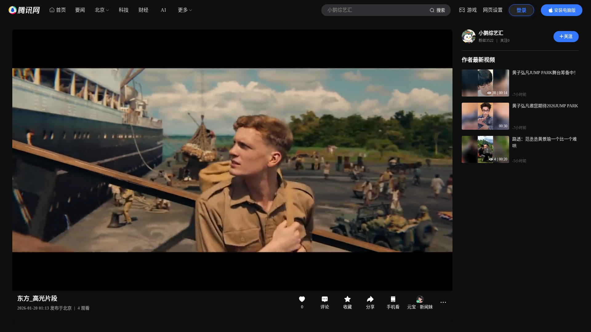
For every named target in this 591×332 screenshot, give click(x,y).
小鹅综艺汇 (491, 33)
